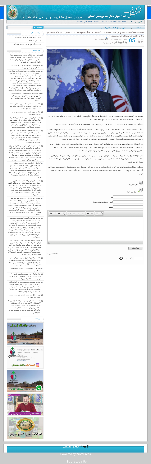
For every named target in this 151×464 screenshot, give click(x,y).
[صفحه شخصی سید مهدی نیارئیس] (25, 415)
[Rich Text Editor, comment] (95, 228)
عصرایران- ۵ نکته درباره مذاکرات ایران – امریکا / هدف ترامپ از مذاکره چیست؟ (101, 22)
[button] (51, 213)
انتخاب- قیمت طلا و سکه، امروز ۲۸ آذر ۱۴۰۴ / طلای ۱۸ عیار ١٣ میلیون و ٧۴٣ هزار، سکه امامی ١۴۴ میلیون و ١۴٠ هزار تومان (25, 106)
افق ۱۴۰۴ (116, 27)
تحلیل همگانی (70, 446)
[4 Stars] (119, 42)
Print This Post (99, 39)
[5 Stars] (116, 42)
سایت (111, 207)
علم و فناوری (126, 27)
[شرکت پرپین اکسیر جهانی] (25, 439)
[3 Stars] (121, 42)
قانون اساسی (105, 27)
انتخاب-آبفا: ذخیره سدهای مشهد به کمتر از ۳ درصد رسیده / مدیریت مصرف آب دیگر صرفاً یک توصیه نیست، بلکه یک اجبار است (25, 276)
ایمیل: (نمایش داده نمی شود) (103, 202)
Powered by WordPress (75, 454)
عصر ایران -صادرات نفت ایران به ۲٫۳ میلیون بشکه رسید (26, 269)
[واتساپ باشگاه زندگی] (25, 391)
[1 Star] (126, 42)
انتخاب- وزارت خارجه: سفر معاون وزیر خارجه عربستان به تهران (26, 113)
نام (112, 197)
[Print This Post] (106, 39)
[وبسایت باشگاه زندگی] (25, 344)
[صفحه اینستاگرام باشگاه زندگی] (25, 368)
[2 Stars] (123, 42)
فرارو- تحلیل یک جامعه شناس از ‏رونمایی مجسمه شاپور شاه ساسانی (24, 296)
